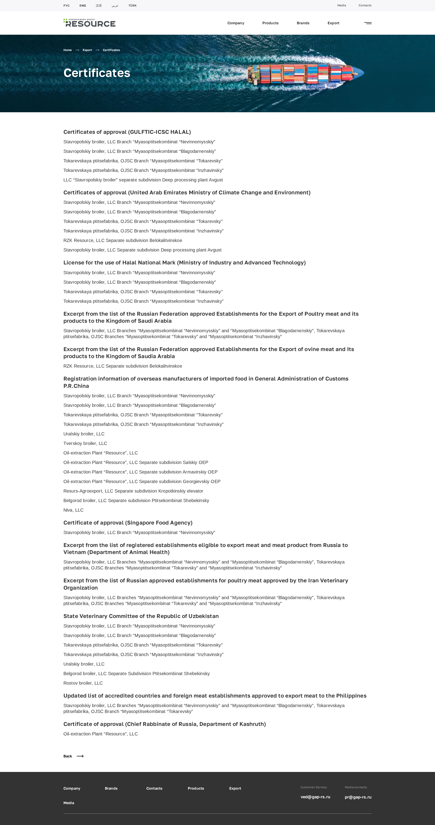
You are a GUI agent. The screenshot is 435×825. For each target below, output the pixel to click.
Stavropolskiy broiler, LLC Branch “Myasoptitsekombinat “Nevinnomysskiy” (139, 141)
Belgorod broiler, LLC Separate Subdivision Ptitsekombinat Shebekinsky (136, 673)
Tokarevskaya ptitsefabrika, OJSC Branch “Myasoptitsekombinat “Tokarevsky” (143, 160)
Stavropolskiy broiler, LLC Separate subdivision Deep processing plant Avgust (142, 249)
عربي (115, 5)
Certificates (111, 50)
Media (341, 5)
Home (67, 50)
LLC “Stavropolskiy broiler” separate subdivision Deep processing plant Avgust (143, 179)
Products (270, 23)
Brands (303, 23)
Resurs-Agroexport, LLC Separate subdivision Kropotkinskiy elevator (133, 490)
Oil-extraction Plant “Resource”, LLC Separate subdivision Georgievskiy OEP (141, 481)
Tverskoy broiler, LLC (85, 443)
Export (333, 23)
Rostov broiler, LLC (83, 683)
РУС (66, 5)
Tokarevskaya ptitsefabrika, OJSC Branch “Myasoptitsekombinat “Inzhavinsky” (143, 170)
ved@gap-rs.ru (315, 796)
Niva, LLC (73, 510)
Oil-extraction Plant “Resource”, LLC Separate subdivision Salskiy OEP (135, 462)
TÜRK (132, 5)
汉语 (99, 5)
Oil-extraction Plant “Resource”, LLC (100, 452)
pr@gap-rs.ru (358, 796)
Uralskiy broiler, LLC (83, 433)
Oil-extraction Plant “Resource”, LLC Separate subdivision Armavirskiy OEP (140, 471)
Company (235, 23)
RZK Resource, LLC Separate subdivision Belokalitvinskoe (122, 240)
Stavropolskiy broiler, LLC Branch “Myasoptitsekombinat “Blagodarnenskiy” (139, 151)
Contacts (365, 5)
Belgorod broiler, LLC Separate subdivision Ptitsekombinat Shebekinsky (136, 500)
